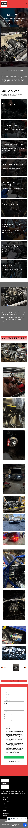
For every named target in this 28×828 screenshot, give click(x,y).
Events (4, 804)
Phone (5, 703)
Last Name (6, 697)
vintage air (8, 726)
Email (5, 709)
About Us (5, 799)
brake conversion (9, 720)
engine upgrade (9, 722)
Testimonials (6, 801)
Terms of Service (17, 761)
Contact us (5, 810)
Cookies (5, 815)
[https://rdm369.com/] (14, 784)
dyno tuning (8, 724)
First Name (6, 692)
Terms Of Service (7, 812)
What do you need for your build (10, 714)
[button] (26, 4)
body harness (8, 718)
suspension (8, 728)
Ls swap (7, 716)
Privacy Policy (10, 761)
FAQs (4, 803)
